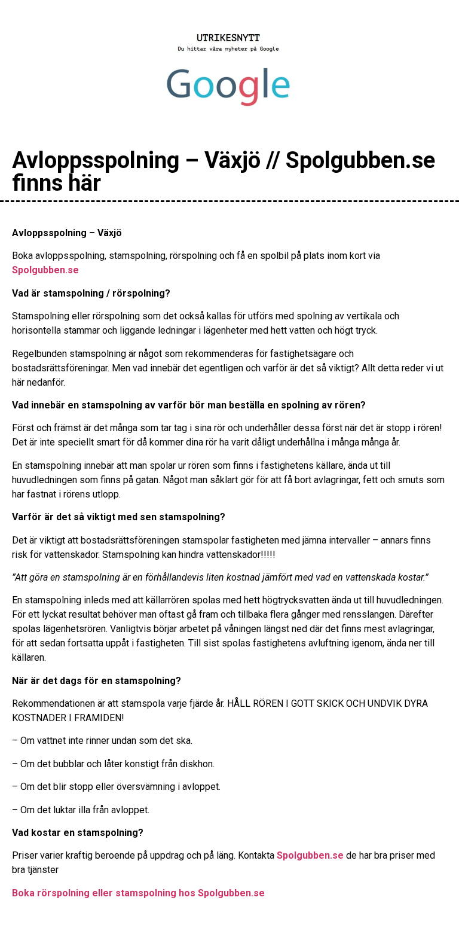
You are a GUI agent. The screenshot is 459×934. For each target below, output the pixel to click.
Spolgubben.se (45, 270)
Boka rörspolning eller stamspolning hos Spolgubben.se (138, 893)
